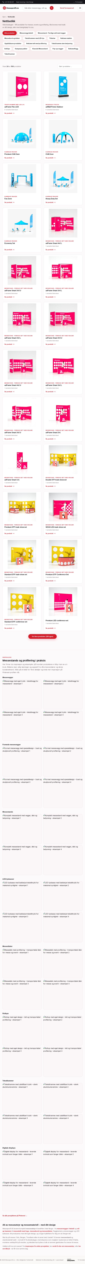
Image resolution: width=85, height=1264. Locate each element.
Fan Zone (8, 199)
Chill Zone (49, 154)
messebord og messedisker (41, 1231)
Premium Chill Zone (12, 154)
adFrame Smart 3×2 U (12, 432)
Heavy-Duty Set (52, 199)
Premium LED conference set (57, 620)
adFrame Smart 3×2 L (12, 338)
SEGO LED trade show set (56, 527)
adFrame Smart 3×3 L (54, 290)
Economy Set (9, 243)
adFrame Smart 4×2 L (54, 243)
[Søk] (51, 8)
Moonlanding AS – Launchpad (53, 1260)
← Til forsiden (78, 2)
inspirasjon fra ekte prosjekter (37, 1246)
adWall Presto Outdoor (54, 107)
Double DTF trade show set (56, 480)
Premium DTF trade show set (15, 527)
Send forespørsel (67, 8)
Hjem (4, 17)
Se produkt (8, 113)
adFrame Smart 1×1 (11, 480)
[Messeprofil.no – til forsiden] (10, 8)
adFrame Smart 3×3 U (12, 290)
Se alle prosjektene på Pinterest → (14, 1216)
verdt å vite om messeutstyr (63, 1246)
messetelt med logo (21, 1231)
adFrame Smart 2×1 (53, 432)
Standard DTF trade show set (15, 574)
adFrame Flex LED (11, 107)
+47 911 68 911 (9, 2)
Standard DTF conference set (15, 622)
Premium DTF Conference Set (57, 574)
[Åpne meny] (80, 8)
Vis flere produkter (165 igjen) (42, 636)
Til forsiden (81, 1260)
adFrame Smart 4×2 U (12, 385)
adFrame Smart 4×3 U (54, 338)
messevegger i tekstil (65, 1229)
